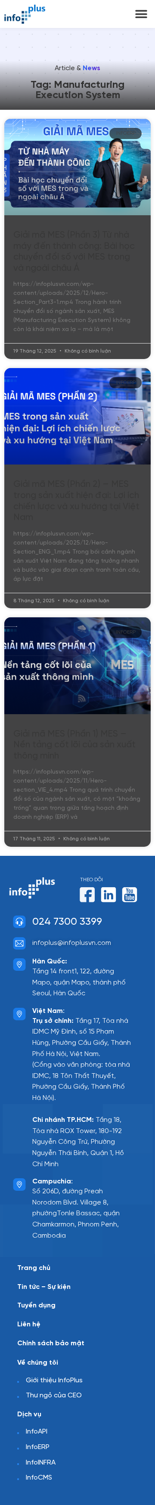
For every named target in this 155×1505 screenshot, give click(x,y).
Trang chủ (33, 1268)
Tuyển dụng (36, 1305)
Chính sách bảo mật (50, 1343)
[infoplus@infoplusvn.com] (19, 943)
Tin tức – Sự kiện (44, 1287)
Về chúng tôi (37, 1362)
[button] (141, 14)
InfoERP (38, 1447)
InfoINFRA (41, 1462)
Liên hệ (28, 1324)
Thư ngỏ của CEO (54, 1395)
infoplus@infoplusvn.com (71, 943)
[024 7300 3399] (19, 921)
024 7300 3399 (67, 922)
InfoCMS (39, 1477)
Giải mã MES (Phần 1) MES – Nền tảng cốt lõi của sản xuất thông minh (74, 745)
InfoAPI (36, 1431)
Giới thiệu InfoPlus (54, 1380)
